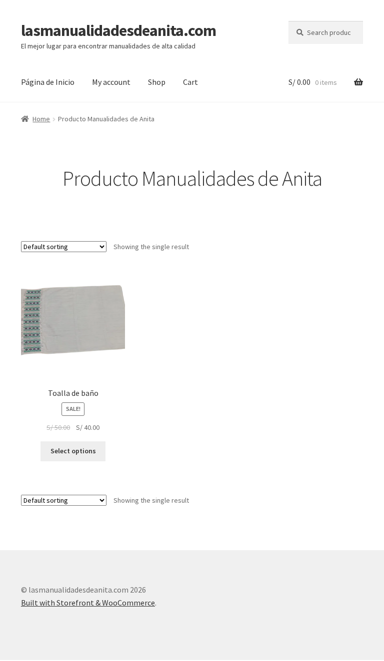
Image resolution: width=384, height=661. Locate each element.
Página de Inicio (47, 82)
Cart (190, 82)
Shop (157, 82)
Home (41, 118)
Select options (73, 450)
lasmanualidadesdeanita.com (118, 30)
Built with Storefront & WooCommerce (88, 603)
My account (111, 82)
